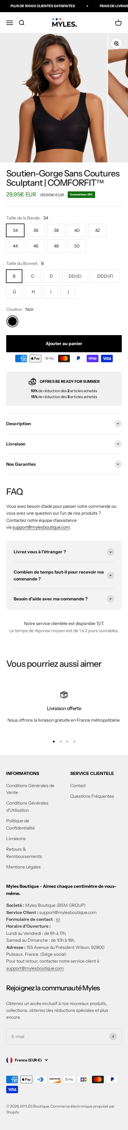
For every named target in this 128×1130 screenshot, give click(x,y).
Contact (78, 785)
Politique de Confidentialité (20, 824)
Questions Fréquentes (92, 796)
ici (58, 919)
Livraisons (16, 838)
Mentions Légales (23, 867)
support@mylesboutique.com (41, 527)
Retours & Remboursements (24, 852)
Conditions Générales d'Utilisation (27, 806)
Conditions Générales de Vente (30, 789)
